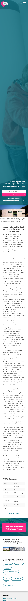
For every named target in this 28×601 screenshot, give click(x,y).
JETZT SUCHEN (14, 194)
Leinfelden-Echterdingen (11, 571)
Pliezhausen (8, 585)
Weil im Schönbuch (10, 575)
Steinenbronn (8, 564)
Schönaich (7, 568)
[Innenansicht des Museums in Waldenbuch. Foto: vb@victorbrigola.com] (21, 548)
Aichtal (6, 582)
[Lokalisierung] (3, 191)
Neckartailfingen (16, 582)
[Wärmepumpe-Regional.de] (4, 4)
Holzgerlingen (17, 578)
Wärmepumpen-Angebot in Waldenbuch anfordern (14, 528)
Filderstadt (7, 578)
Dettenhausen (19, 564)
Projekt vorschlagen (14, 513)
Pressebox (16, 508)
